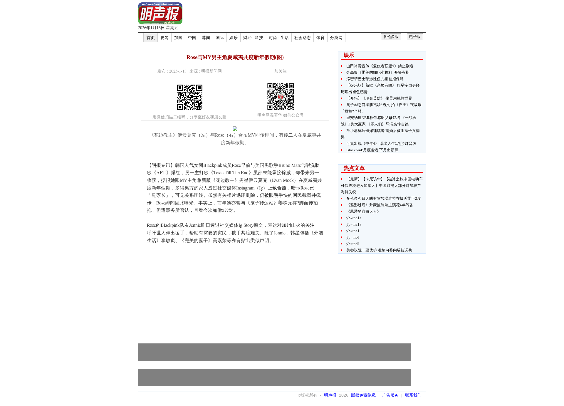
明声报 (330, 395)
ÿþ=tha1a (353, 224)
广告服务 (390, 395)
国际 (220, 37)
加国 (178, 37)
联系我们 (413, 395)
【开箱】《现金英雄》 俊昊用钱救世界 (379, 98)
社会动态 (302, 37)
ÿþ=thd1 (353, 243)
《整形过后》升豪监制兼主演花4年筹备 (379, 204)
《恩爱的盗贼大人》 (363, 211)
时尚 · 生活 (279, 37)
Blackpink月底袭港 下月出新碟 (372, 149)
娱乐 (233, 37)
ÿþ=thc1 (353, 230)
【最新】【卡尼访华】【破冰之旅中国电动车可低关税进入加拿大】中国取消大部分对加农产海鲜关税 (382, 185)
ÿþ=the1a (353, 217)
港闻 (206, 37)
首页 (151, 37)
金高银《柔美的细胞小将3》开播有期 (377, 72)
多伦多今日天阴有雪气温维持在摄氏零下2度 (383, 198)
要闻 (164, 37)
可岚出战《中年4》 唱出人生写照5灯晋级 (381, 143)
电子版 (415, 36)
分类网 (336, 37)
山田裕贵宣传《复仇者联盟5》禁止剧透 (379, 65)
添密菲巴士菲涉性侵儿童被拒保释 (375, 78)
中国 (192, 37)
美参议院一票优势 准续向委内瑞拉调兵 (379, 250)
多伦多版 (391, 36)
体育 (320, 37)
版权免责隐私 (363, 395)
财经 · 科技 (253, 37)
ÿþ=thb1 (353, 237)
